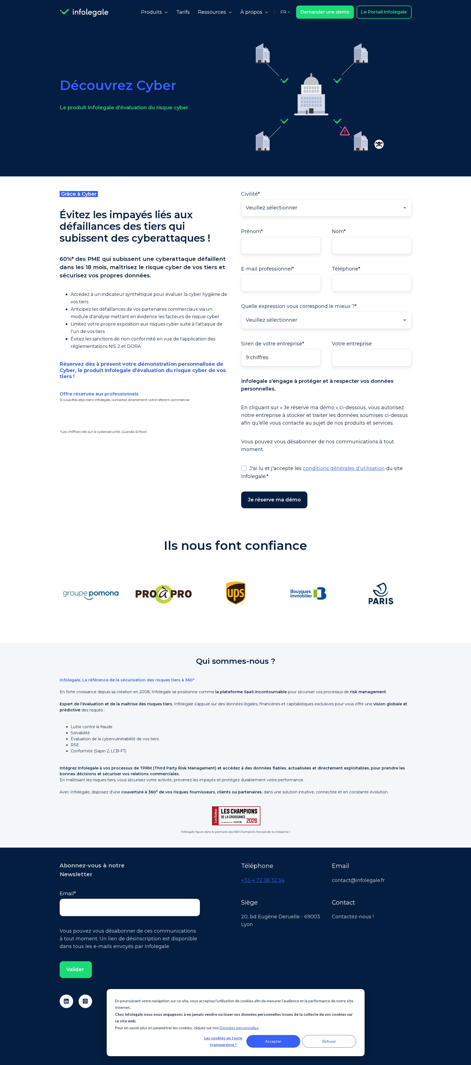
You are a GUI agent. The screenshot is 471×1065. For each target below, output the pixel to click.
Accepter (273, 1041)
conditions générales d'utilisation (344, 468)
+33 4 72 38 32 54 (263, 880)
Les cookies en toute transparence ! (223, 1041)
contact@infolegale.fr (358, 880)
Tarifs (183, 12)
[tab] (230, 626)
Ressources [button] (212, 12)
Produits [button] (151, 12)
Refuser (329, 1041)
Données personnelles (239, 1027)
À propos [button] (251, 12)
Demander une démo (325, 12)
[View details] (66, 1001)
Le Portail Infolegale (384, 12)
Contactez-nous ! (353, 917)
